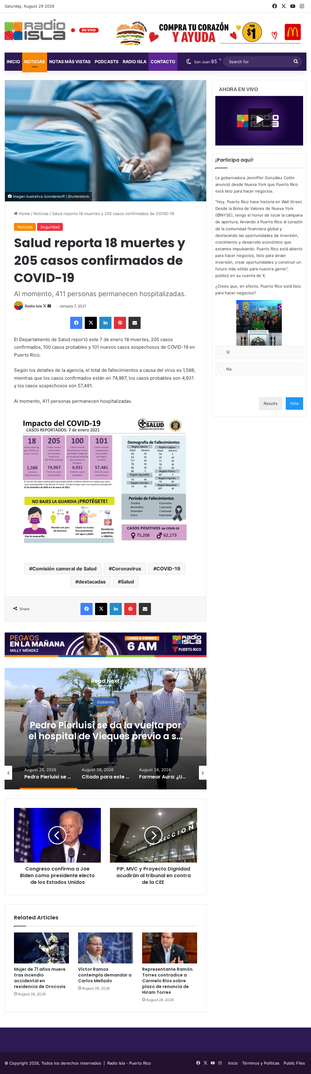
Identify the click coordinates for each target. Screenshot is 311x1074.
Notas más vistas (70, 61)
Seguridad (50, 226)
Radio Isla (33, 306)
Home (24, 213)
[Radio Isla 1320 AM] (35, 29)
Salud (127, 582)
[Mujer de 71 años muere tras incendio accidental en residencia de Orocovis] (41, 947)
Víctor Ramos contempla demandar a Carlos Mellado (105, 975)
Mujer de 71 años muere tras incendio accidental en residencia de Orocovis (40, 978)
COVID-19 (168, 569)
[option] (106, 728)
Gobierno (105, 701)
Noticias (34, 61)
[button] (259, 323)
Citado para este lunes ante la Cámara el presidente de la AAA (105, 730)
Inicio (13, 61)
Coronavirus (126, 569)
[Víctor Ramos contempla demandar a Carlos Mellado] (105, 947)
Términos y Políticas (260, 1063)
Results (271, 403)
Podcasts (106, 61)
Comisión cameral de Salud (64, 569)
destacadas (92, 582)
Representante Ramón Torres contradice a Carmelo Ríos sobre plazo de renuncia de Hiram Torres (167, 980)
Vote (294, 403)
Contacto (163, 61)
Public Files (294, 1063)
